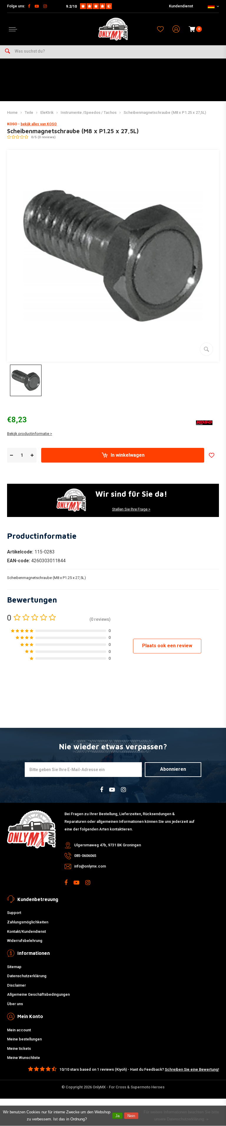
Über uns (15, 1004)
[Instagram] (45, 6)
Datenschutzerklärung (26, 976)
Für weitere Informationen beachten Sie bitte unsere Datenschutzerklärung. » (181, 1115)
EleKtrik (47, 112)
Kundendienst (181, 6)
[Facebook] (29, 6)
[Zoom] (206, 349)
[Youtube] (37, 6)
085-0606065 (85, 855)
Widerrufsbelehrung (24, 940)
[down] (11, 455)
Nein (131, 1116)
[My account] (176, 29)
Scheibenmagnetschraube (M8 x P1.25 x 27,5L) (165, 112)
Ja (117, 1116)
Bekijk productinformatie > (29, 433)
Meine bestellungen (24, 1039)
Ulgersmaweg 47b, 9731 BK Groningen (107, 845)
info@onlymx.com (90, 866)
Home (12, 112)
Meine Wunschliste (23, 1057)
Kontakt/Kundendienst (26, 931)
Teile (29, 112)
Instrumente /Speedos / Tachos (89, 112)
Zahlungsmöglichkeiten (27, 922)
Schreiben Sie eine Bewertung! (192, 1069)
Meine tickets (19, 1048)
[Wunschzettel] (160, 29)
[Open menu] (13, 29)
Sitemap (14, 967)
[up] (32, 455)
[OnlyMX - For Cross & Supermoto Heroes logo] (113, 29)
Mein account (19, 1030)
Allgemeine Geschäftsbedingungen (38, 994)
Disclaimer (16, 985)
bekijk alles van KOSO (39, 124)
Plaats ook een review (167, 645)
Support (14, 912)
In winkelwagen (127, 455)
